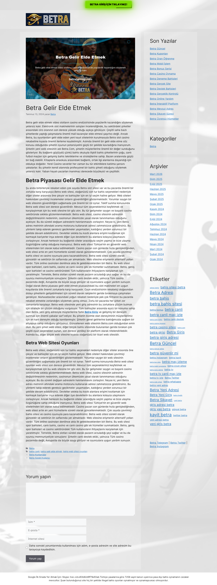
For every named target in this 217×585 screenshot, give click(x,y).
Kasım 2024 (157, 209)
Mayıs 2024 (157, 239)
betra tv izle (156, 377)
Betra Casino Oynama (163, 73)
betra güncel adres (157, 349)
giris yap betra (160, 409)
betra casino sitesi (163, 327)
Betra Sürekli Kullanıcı (39, 458)
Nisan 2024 (157, 244)
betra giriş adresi (164, 337)
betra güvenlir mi (164, 353)
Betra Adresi (161, 292)
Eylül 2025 (156, 184)
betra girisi (157, 332)
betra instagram (159, 357)
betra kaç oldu (155, 362)
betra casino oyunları (157, 323)
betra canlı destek (174, 319)
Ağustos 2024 (158, 224)
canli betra (178, 400)
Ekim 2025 (156, 179)
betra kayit (175, 357)
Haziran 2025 (158, 189)
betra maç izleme (174, 361)
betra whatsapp (172, 381)
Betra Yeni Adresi (164, 390)
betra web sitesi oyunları (75, 451)
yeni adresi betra (159, 419)
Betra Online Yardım (161, 98)
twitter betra (180, 415)
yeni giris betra (160, 424)
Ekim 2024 (156, 214)
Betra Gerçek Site (160, 83)
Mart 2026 (156, 174)
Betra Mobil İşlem (160, 63)
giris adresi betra (162, 405)
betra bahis (159, 298)
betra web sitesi (156, 382)
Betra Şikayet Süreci (162, 113)
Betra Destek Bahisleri (163, 88)
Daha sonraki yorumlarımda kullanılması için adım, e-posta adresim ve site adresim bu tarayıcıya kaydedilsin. (80, 547)
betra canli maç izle (166, 315)
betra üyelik (177, 395)
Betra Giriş (176, 332)
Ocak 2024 (156, 259)
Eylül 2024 (156, 219)
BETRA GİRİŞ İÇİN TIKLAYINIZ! (108, 4)
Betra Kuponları (159, 53)
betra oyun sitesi (177, 365)
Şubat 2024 (157, 254)
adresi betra (154, 288)
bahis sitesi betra (172, 287)
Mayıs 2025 (157, 194)
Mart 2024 (156, 249)
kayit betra (161, 414)
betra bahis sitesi (166, 303)
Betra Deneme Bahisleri (164, 78)
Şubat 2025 (157, 199)
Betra (31, 448)
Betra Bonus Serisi (161, 68)
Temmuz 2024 (158, 229)
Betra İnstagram (159, 446)
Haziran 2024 (158, 234)
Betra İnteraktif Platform (164, 103)
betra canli (34, 451)
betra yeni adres (159, 385)
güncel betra (179, 409)
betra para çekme (156, 370)
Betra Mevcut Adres (161, 108)
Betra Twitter (172, 377)
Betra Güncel (157, 48)
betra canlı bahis (156, 320)
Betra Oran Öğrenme (162, 58)
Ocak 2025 (156, 204)
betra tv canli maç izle (165, 374)
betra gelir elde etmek (51, 451)
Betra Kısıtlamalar (37, 454)
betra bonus (156, 309)
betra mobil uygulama (158, 366)
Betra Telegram (159, 442)
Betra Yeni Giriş (161, 395)
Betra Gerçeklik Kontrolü (164, 93)
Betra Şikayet (161, 400)
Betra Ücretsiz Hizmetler (164, 118)
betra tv (168, 369)
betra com (181, 328)
